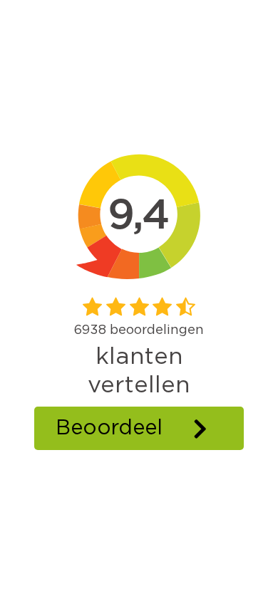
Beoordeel (109, 428)
